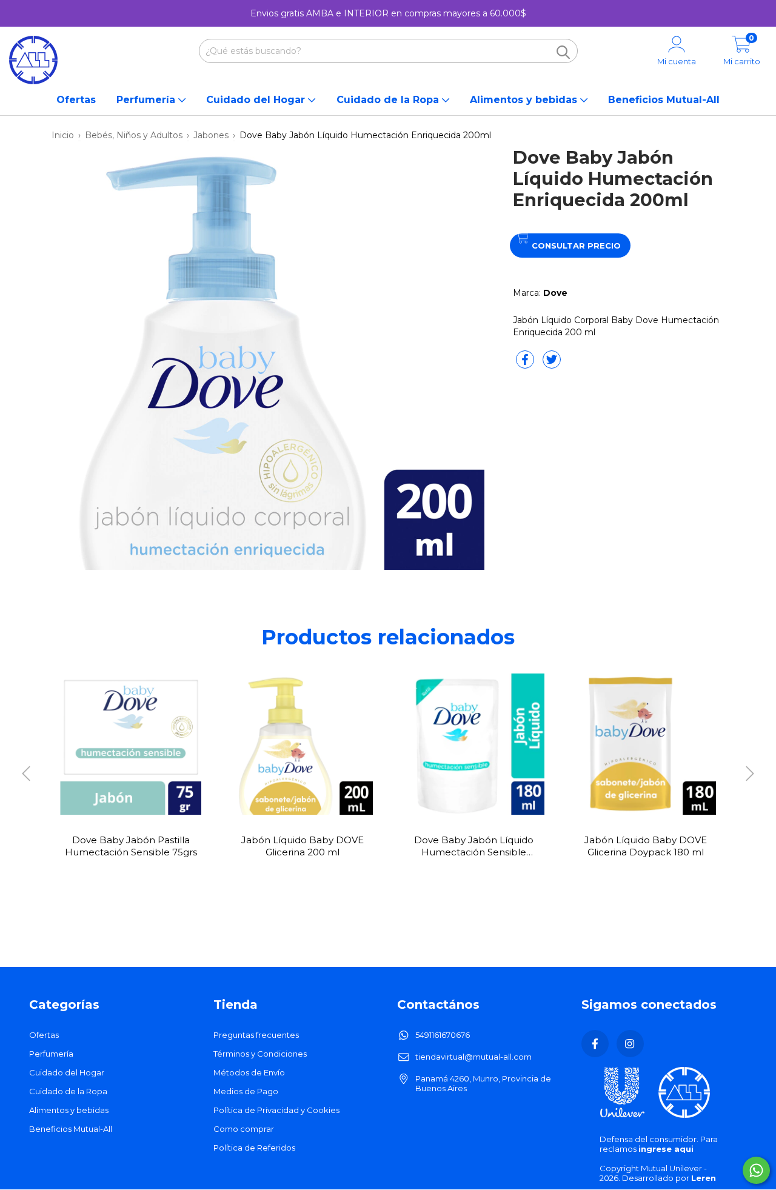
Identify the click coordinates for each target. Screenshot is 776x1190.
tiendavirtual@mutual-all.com (473, 1056)
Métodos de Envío (249, 1072)
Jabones (211, 135)
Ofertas (76, 99)
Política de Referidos (254, 1147)
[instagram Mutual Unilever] (630, 1043)
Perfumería (147, 99)
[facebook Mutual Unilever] (595, 1043)
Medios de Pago (245, 1091)
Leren (703, 1178)
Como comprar (243, 1129)
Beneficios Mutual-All (664, 99)
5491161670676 (442, 1035)
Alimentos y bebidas (525, 99)
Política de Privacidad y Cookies (276, 1110)
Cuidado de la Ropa (389, 99)
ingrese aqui (666, 1149)
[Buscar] (563, 52)
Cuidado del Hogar (257, 99)
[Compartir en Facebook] (526, 364)
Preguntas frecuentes (256, 1035)
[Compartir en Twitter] (552, 364)
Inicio (63, 135)
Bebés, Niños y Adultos (133, 135)
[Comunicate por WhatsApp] (756, 1170)
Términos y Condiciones (260, 1053)
